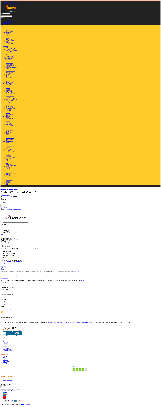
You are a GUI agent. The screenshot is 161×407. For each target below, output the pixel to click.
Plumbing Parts (6, 116)
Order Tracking (6, 361)
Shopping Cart (6, 362)
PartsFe (39, 248)
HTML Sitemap (6, 343)
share (2, 208)
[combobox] (6, 16)
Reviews (2, 267)
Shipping (2, 269)
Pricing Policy (6, 347)
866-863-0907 (8, 261)
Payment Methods (4, 278)
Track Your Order (16, 3)
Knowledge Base (6, 344)
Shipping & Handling (7, 350)
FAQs (4, 357)
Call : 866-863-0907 (7, 2)
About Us (5, 3)
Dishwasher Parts (7, 32)
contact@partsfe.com (17, 261)
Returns (2, 273)
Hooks (20, 209)
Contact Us (10, 3)
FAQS (2, 268)
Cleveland (30, 222)
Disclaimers (5, 342)
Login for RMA (6, 358)
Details (2, 234)
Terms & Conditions (7, 351)
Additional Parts (15, 209)
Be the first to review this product (7, 195)
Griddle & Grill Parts (7, 58)
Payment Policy (6, 346)
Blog (4, 341)
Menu (2, 28)
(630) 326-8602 (15, 2)
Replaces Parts (3, 263)
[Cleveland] (15, 222)
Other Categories (8, 209)
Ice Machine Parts (7, 83)
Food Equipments (7, 30)
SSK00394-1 (3, 266)
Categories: (3, 209)
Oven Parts (5, 104)
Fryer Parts (5, 46)
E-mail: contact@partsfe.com (25, 2)
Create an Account (9, 21)
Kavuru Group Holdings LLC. (24, 404)
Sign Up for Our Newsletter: (6, 384)
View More (77, 271)
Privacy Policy (6, 348)
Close (2, 26)
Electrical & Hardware (8, 141)
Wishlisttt (5, 363)
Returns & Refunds (7, 349)
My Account (5, 184)
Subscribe (3, 386)
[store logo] (10, 11)
